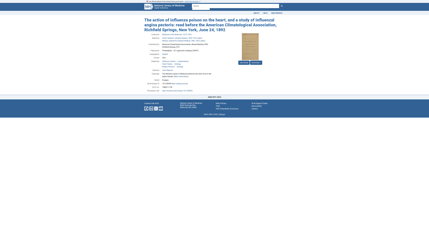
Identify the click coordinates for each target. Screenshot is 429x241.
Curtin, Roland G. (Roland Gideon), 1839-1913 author (182, 38)
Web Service (276, 13)
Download (255, 63)
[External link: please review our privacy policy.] (146, 108)
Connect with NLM (151, 103)
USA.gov (222, 114)
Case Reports (167, 70)
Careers (255, 109)
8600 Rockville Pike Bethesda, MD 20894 (188, 106)
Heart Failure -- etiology (171, 64)
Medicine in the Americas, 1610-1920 (176, 34)
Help (265, 13)
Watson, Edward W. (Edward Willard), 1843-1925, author (183, 41)
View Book (244, 63)
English (165, 54)
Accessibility (257, 106)
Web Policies (221, 103)
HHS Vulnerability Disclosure (227, 109)
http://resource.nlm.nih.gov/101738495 (177, 91)
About (256, 13)
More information (181, 76)
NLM (206, 114)
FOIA (218, 106)
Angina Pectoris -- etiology (172, 67)
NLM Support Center (260, 103)
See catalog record (179, 84)
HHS (215, 114)
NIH (210, 114)
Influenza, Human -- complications (175, 61)
